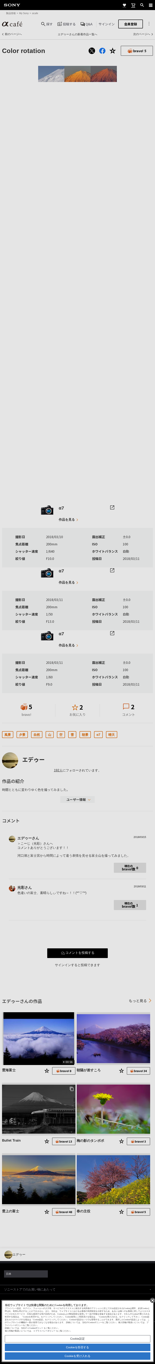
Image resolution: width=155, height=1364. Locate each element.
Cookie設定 (77, 1338)
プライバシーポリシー (45, 1331)
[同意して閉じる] (152, 1300)
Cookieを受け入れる (77, 1356)
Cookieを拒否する (77, 1347)
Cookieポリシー (36, 1328)
